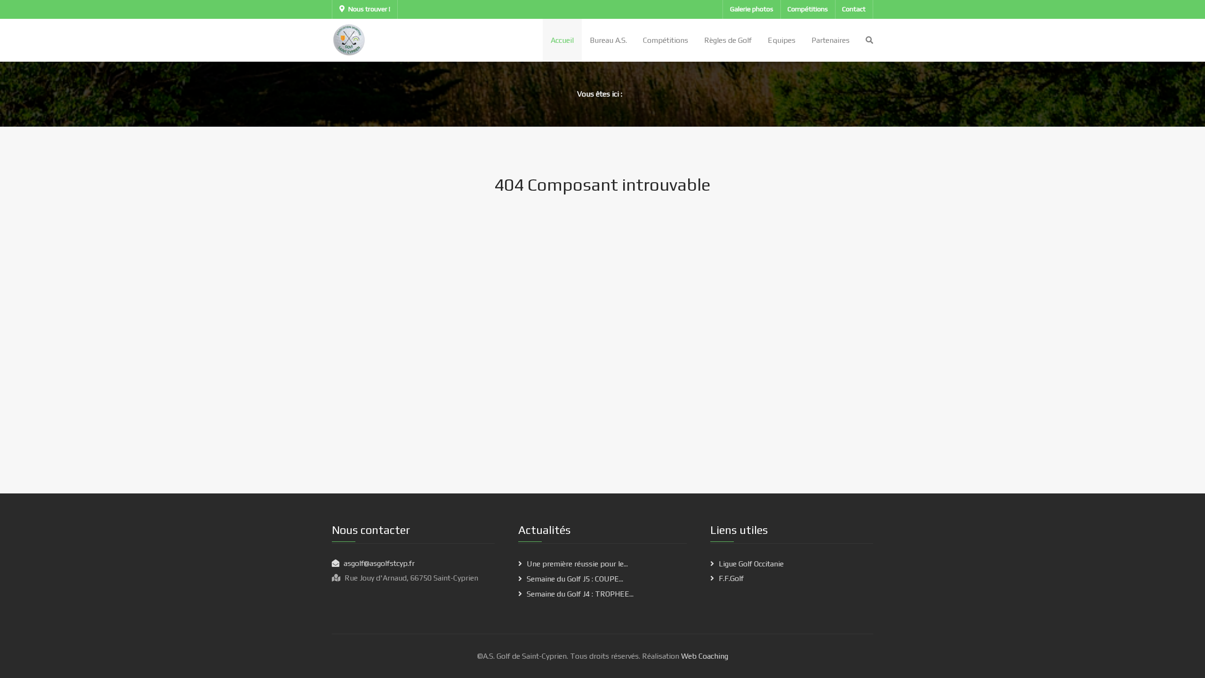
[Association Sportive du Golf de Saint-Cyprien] (349, 39)
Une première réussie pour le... (577, 563)
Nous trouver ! (369, 9)
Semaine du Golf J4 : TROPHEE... (580, 593)
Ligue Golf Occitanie (751, 563)
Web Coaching (703, 656)
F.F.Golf (731, 578)
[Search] (869, 40)
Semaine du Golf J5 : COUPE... (575, 578)
